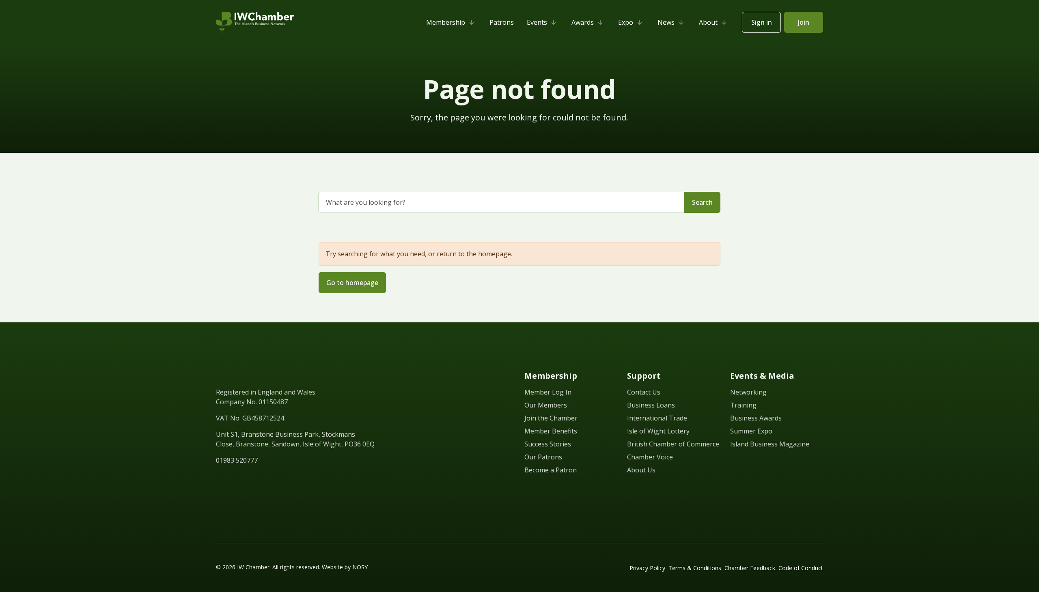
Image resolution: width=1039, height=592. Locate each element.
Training (743, 405)
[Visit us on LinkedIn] (220, 479)
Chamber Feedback (749, 568)
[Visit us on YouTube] (264, 479)
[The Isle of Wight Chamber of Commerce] (255, 22)
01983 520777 (237, 460)
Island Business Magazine (769, 444)
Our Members (545, 405)
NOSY (360, 567)
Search (702, 202)
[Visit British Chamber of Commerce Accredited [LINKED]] (803, 504)
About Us (641, 469)
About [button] (708, 22)
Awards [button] (582, 22)
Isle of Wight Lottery (658, 431)
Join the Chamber (551, 418)
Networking (748, 392)
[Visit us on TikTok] (293, 479)
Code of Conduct (800, 568)
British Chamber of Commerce (673, 444)
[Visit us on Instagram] (278, 479)
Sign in (761, 22)
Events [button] (537, 22)
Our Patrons (543, 457)
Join (803, 22)
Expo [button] (625, 22)
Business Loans (651, 405)
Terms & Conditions (694, 568)
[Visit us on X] (249, 479)
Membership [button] (445, 22)
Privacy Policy (647, 568)
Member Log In (547, 392)
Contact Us (643, 392)
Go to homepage (352, 282)
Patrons (501, 22)
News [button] (666, 22)
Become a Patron (550, 469)
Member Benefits (550, 431)
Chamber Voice (650, 457)
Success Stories (547, 444)
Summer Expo (751, 431)
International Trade (657, 418)
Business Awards (756, 418)
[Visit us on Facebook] (235, 479)
